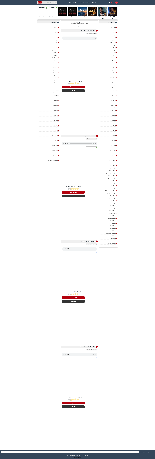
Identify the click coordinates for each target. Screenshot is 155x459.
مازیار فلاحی (56, 45)
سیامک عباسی (113, 107)
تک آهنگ (88, 33)
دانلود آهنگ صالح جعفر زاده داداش (88, 241)
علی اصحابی (114, 135)
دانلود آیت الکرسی (113, 180)
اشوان (115, 37)
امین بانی (114, 47)
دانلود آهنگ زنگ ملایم (112, 175)
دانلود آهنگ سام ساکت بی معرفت (112, 17)
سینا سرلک (114, 115)
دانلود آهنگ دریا (82, 16)
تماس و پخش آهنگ (72, 2)
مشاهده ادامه (73, 90)
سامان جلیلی (113, 102)
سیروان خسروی (113, 110)
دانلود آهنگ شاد (113, 188)
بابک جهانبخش (113, 57)
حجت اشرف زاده (113, 77)
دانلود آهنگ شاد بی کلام (111, 193)
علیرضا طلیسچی (113, 143)
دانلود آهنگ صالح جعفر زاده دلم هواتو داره (86, 30)
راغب (115, 85)
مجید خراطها (56, 52)
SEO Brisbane (55, 153)
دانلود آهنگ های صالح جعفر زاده (79, 22)
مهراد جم (56, 102)
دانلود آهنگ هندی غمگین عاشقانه (110, 245)
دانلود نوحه (114, 240)
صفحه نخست (93, 2)
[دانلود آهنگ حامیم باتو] (72, 11)
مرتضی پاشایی (55, 82)
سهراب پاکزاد (113, 105)
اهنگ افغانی (56, 127)
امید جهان (114, 40)
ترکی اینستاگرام (113, 155)
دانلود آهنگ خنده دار (52, 16)
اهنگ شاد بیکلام (55, 138)
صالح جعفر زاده (93, 33)
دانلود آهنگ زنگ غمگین (112, 218)
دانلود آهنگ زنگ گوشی (112, 200)
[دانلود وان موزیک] (112, 2)
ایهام (115, 52)
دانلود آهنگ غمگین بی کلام (111, 220)
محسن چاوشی (55, 60)
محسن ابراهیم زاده (54, 57)
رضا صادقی (114, 92)
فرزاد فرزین (56, 35)
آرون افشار (114, 35)
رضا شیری (114, 90)
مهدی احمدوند (55, 92)
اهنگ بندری (56, 133)
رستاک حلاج (114, 87)
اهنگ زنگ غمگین (55, 135)
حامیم (115, 75)
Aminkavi (78, 457)
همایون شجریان (55, 120)
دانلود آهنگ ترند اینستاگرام (111, 233)
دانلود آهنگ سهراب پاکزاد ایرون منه (102, 17)
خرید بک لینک (55, 143)
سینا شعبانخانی (113, 117)
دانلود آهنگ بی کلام (112, 223)
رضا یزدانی (114, 95)
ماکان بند (56, 47)
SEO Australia (55, 155)
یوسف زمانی (56, 125)
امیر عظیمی (114, 45)
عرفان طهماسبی (113, 133)
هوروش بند (56, 122)
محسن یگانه (56, 65)
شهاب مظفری (113, 122)
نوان (57, 117)
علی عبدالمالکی (55, 25)
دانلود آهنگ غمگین (112, 160)
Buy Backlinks (55, 158)
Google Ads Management (53, 160)
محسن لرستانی (55, 62)
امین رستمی (114, 50)
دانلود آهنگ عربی (113, 228)
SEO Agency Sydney (54, 148)
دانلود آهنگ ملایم (113, 215)
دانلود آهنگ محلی (113, 203)
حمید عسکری (113, 80)
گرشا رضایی (56, 42)
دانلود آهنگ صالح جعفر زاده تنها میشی (87, 346)
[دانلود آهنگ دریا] (82, 11)
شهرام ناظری (114, 127)
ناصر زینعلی (56, 115)
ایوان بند (114, 55)
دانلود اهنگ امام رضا (112, 158)
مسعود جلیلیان (55, 87)
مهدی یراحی (56, 100)
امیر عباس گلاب (113, 42)
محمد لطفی (56, 77)
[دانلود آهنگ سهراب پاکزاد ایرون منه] (102, 11)
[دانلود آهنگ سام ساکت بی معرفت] (112, 11)
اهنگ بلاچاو (56, 130)
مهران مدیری (55, 105)
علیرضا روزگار (113, 140)
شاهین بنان (114, 120)
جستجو (39, 2)
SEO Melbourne (55, 150)
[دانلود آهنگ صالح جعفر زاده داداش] (91, 297)
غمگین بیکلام (113, 163)
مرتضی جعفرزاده (55, 85)
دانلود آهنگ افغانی (112, 235)
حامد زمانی (114, 70)
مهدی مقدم (56, 97)
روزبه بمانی (114, 97)
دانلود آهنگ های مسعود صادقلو (110, 190)
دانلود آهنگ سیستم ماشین (42, 16)
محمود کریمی (55, 80)
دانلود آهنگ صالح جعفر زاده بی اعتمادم (87, 136)
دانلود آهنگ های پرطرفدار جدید (83, 2)
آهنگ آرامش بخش (112, 150)
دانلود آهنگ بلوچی (112, 198)
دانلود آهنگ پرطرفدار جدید (111, 195)
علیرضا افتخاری (113, 138)
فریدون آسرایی (55, 37)
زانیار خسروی (113, 100)
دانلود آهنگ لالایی (113, 185)
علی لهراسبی (56, 27)
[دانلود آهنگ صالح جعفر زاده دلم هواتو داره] (91, 86)
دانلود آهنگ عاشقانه (112, 208)
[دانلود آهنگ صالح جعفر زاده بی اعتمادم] (91, 191)
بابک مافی (114, 60)
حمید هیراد (114, 82)
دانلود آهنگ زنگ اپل (112, 213)
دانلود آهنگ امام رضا (112, 183)
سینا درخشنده (113, 112)
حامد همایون (113, 72)
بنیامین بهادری (113, 62)
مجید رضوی (56, 55)
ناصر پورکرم (56, 112)
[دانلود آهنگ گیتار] (92, 11)
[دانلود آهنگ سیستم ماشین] (42, 11)
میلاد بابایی (56, 110)
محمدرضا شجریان (55, 70)
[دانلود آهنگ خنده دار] (52, 11)
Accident (80, 457)
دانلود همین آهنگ (73, 87)
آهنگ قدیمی (113, 153)
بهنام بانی (114, 65)
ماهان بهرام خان (55, 50)
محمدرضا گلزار (55, 72)
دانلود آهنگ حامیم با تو (62, 16)
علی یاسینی (56, 30)
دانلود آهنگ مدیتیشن (112, 230)
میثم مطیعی (56, 107)
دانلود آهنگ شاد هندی (112, 178)
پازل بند (114, 67)
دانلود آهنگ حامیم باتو (72, 16)
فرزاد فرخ (56, 32)
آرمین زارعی (114, 32)
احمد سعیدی (113, 30)
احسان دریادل (113, 27)
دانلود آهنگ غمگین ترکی (111, 205)
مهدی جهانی (56, 95)
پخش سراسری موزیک (54, 145)
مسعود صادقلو (55, 90)
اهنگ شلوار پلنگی (55, 140)
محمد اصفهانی (55, 67)
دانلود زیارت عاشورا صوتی (111, 243)
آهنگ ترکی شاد (113, 238)
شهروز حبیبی (114, 130)
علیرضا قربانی (113, 145)
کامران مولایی (55, 40)
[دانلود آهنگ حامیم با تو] (62, 11)
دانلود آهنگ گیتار (92, 16)
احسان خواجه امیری (112, 25)
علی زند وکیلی (113, 148)
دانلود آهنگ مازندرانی (112, 210)
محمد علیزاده (55, 75)
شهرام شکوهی (113, 125)
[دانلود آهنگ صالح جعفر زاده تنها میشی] (91, 402)
